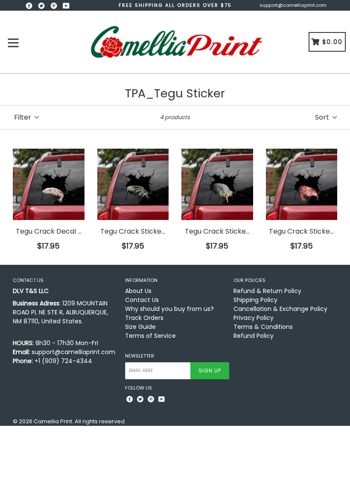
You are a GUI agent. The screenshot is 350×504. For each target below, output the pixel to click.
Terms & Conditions (263, 326)
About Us (138, 291)
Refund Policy (253, 335)
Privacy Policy (253, 318)
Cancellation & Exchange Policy (280, 309)
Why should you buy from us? (169, 309)
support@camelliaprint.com (293, 5)
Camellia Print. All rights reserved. (80, 421)
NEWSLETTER (139, 356)
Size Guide (140, 326)
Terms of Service (150, 335)
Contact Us (142, 300)
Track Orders (144, 318)
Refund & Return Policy (267, 291)
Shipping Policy (255, 300)
